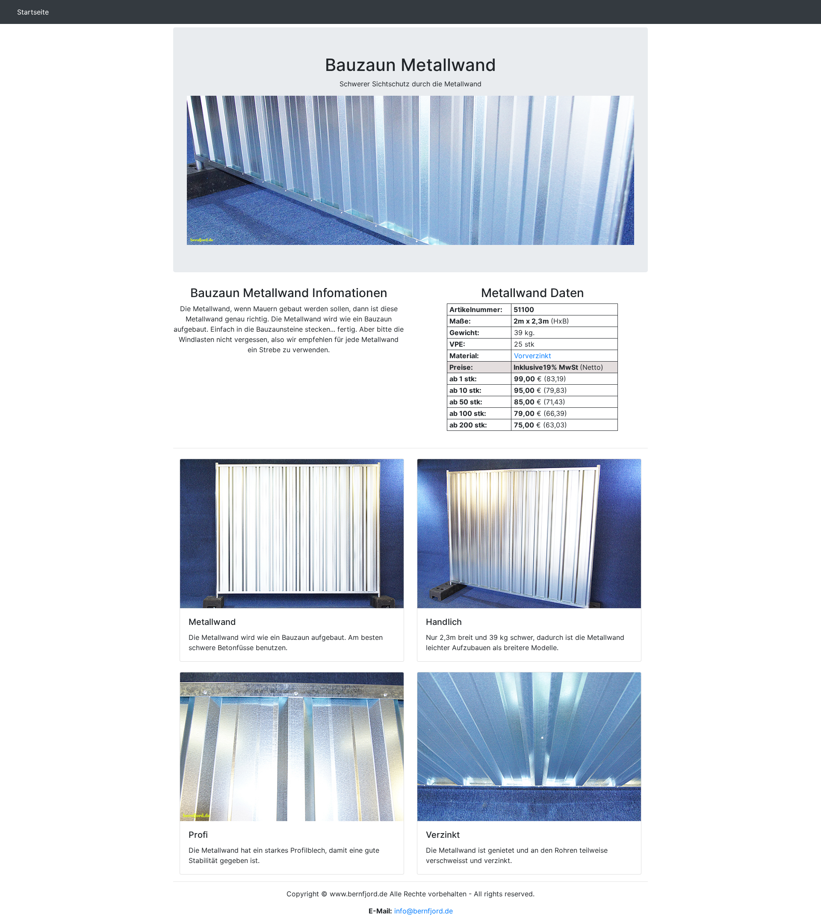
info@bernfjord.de (423, 911)
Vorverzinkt (532, 355)
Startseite (34, 12)
